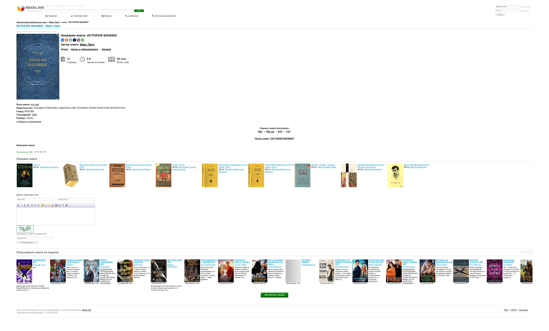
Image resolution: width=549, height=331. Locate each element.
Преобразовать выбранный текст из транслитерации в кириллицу (63, 205)
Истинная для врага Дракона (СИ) (410, 261)
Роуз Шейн (474, 265)
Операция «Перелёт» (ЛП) (442, 261)
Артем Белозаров (174, 265)
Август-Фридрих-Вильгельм (416, 165)
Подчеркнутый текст (24, 205)
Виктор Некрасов (418, 167)
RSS (506, 310)
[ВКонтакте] (62, 40)
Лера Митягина (375, 267)
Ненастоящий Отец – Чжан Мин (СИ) (175, 261)
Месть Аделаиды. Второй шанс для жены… (242, 262)
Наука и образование (84, 49)
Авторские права (274, 295)
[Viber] (78, 40)
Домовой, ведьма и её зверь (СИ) (511, 261)
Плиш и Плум (178, 165)
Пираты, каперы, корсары (323, 165)
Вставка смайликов (42, 205)
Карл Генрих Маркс (141, 169)
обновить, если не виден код (31, 233)
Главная (52, 15)
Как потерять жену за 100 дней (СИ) (343, 261)
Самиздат (133, 15)
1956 (34, 114)
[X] (74, 40)
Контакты (523, 310)
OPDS (513, 310)
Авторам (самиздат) (165, 15)
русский (35, 104)
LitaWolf (36, 265)
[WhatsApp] (82, 40)
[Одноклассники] (66, 40)
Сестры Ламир (207, 265)
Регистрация (525, 7)
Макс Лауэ (87, 44)
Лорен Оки (104, 265)
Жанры (108, 15)
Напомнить (524, 11)
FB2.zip (270, 132)
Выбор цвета (52, 205)
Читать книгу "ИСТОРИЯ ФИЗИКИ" (275, 138)
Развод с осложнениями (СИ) (72, 262)
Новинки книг (80, 15)
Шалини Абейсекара (138, 266)
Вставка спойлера (66, 205)
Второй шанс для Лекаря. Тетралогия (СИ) (310, 262)
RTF (280, 132)
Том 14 (36, 165)
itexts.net (86, 310)
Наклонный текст (21, 205)
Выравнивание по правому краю (38, 205)
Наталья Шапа (509, 265)
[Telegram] (70, 40)
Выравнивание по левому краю (32, 205)
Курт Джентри (441, 265)
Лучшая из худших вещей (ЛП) (108, 261)
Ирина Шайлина (342, 265)
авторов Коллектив (373, 169)
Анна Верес (71, 267)
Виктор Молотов (308, 267)
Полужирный (18, 205)
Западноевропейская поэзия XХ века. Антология (370, 166)
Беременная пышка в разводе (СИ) (376, 262)
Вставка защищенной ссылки (49, 205)
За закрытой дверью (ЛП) (475, 261)
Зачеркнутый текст (28, 205)
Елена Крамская (241, 267)
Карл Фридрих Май (95, 169)
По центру (35, 205)
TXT (288, 132)
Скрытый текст (56, 205)
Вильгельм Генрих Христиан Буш (184, 168)
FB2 (260, 132)
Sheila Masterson (275, 265)
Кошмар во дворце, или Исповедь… (41, 261)
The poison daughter (272, 261)
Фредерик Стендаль (49, 167)
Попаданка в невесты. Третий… (209, 261)
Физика (106, 49)
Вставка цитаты (59, 205)
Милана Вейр (407, 265)
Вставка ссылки (46, 205)
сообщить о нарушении (28, 121)
